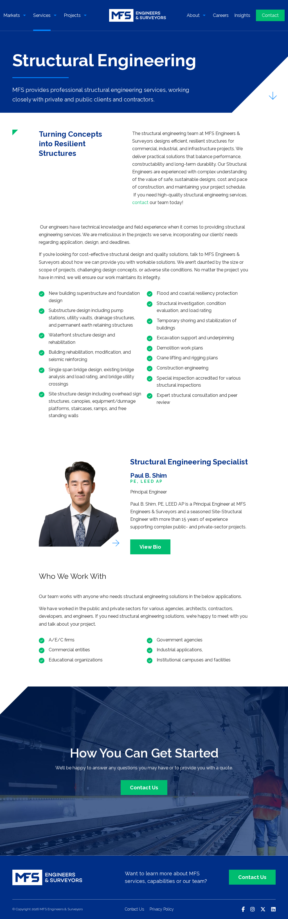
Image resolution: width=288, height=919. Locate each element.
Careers (221, 15)
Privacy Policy (162, 909)
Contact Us (144, 787)
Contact (270, 15)
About (193, 15)
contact (140, 202)
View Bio (150, 547)
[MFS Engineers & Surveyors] (137, 15)
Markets (11, 15)
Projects (72, 15)
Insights (242, 15)
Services (42, 15)
